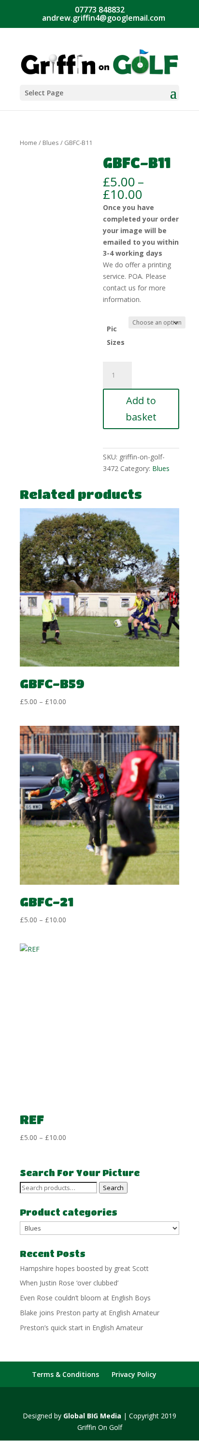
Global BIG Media (92, 1415)
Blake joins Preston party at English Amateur (89, 1312)
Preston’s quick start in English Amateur (81, 1327)
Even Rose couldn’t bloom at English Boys (85, 1297)
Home (28, 142)
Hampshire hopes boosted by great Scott (84, 1268)
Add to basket (141, 408)
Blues (51, 142)
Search (113, 1187)
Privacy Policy (134, 1374)
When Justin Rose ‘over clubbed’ (69, 1282)
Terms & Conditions (65, 1374)
